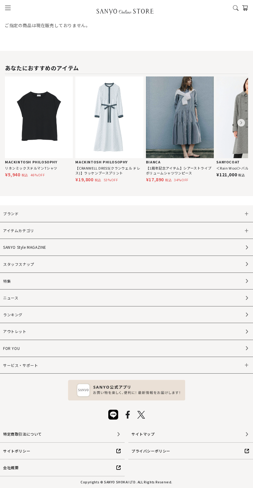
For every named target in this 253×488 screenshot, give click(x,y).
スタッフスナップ (18, 264)
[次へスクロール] (241, 123)
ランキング (13, 314)
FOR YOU (11, 348)
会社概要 (11, 467)
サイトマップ (143, 434)
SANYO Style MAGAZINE (24, 247)
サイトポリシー (16, 450)
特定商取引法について (22, 434)
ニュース (10, 297)
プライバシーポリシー (150, 450)
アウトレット (15, 331)
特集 (7, 281)
